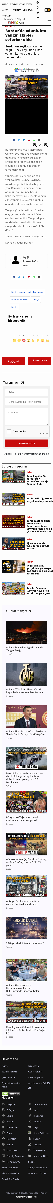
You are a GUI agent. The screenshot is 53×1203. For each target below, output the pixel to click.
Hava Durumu (13, 1161)
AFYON (21, 4)
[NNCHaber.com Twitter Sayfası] (38, 12)
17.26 (26, 64)
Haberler (32, 1196)
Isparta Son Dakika (37, 1173)
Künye (5, 1066)
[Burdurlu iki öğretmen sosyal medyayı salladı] (13, 499)
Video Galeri (39, 1150)
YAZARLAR (17, 10)
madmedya (21, 1196)
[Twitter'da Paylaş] (19, 139)
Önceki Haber (14, 362)
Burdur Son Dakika (11, 1167)
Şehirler (31, 1161)
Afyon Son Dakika (10, 1173)
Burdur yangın (18, 292)
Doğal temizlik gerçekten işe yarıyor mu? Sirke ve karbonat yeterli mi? (39, 569)
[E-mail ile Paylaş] (39, 139)
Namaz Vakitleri (40, 1156)
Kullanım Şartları (36, 1077)
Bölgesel (21, 19)
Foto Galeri (12, 1150)
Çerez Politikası (9, 1077)
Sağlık (36, 1127)
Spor (35, 1110)
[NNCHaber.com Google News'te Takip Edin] (26, 70)
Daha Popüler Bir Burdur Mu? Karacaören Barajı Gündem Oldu (37, 480)
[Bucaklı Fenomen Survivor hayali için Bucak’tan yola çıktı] (13, 588)
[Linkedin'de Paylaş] (24, 139)
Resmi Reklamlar (41, 1133)
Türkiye (35, 299)
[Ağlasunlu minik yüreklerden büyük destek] (13, 543)
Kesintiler (11, 1138)
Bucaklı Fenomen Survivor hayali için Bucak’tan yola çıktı (38, 591)
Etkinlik (10, 1115)
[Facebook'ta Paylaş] (13, 139)
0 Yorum (39, 64)
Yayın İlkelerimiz (9, 1071)
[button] (48, 24)
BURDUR (5, 4)
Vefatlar (37, 1121)
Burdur (14, 307)
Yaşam (10, 1144)
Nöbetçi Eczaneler (15, 1156)
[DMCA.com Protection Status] (11, 1093)
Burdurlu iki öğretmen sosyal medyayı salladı (39, 499)
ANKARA (5, 10)
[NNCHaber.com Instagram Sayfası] (38, 7)
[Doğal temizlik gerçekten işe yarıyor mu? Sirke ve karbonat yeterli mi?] (13, 566)
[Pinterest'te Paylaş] (29, 139)
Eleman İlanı (12, 1127)
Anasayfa (8, 19)
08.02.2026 (12, 64)
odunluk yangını (35, 292)
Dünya (10, 1133)
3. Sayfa (10, 1110)
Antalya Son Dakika (37, 1167)
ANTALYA (13, 4)
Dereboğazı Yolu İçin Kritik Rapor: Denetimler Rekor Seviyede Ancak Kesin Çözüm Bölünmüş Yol (39, 526)
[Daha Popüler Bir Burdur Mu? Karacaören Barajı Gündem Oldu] (13, 476)
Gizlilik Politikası (35, 1071)
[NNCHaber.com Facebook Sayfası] (38, 2)
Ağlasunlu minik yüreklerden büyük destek (37, 546)
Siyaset (36, 1138)
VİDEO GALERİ (28, 10)
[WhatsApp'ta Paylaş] (34, 139)
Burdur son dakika (20, 299)
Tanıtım (10, 1121)
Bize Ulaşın (33, 1066)
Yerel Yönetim (40, 1104)
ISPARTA (29, 4)
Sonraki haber (39, 360)
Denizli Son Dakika (10, 1179)
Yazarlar (37, 1144)
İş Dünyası (38, 1115)
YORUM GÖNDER (26, 443)
